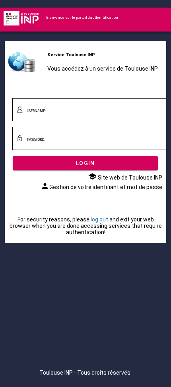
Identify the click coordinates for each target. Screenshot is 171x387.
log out (99, 219)
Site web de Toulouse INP (129, 177)
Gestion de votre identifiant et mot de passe (105, 187)
